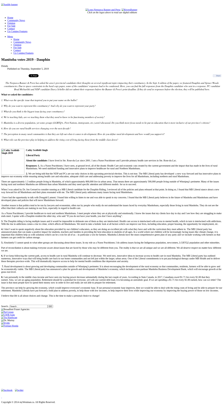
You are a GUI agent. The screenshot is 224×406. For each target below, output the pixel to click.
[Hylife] (5, 323)
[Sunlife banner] (9, 4)
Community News (16, 20)
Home (10, 17)
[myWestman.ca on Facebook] (7, 390)
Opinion (11, 23)
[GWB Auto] (8, 315)
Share (218, 76)
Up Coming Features (17, 31)
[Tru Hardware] (9, 317)
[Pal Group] (7, 312)
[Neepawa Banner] (102, 9)
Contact (11, 28)
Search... (5, 306)
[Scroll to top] (1, 397)
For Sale (11, 26)
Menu (10, 36)
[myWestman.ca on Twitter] (19, 390)
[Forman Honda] (9, 325)
